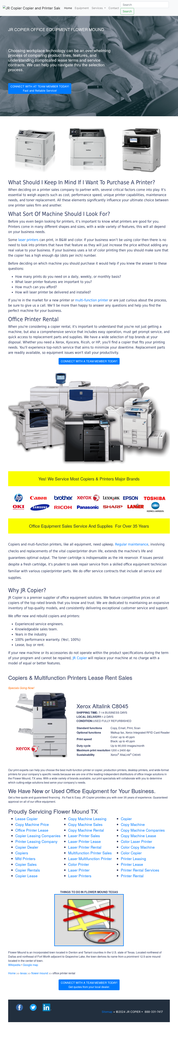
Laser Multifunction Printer (90, 858)
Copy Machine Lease (138, 835)
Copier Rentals (27, 870)
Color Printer (78, 864)
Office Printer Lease (31, 830)
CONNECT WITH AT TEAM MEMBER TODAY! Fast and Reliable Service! (39, 88)
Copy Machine (133, 824)
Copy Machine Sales (85, 824)
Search (127, 11)
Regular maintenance (131, 544)
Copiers (21, 852)
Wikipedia (14, 965)
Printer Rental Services (140, 870)
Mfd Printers (25, 858)
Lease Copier (26, 818)
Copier (126, 818)
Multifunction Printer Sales (90, 852)
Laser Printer (79, 870)
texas (23, 973)
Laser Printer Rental (84, 847)
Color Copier (131, 852)
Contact (113, 8)
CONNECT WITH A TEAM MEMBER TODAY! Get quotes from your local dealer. (89, 985)
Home (68, 8)
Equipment (82, 8)
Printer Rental (132, 875)
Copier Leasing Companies (37, 835)
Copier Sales (26, 864)
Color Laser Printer (136, 841)
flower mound (39, 973)
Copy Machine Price (32, 824)
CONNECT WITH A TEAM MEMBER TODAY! (89, 361)
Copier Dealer (26, 847)
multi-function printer (91, 300)
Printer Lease (132, 864)
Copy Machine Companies (143, 830)
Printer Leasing (133, 858)
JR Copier (80, 658)
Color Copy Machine (138, 847)
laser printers (28, 240)
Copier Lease (26, 875)
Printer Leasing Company (36, 841)
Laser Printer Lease (84, 841)
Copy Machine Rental (86, 830)
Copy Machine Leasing (87, 818)
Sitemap (107, 1011)
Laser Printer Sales (84, 835)
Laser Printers (79, 875)
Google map (30, 965)
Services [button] (98, 8)
